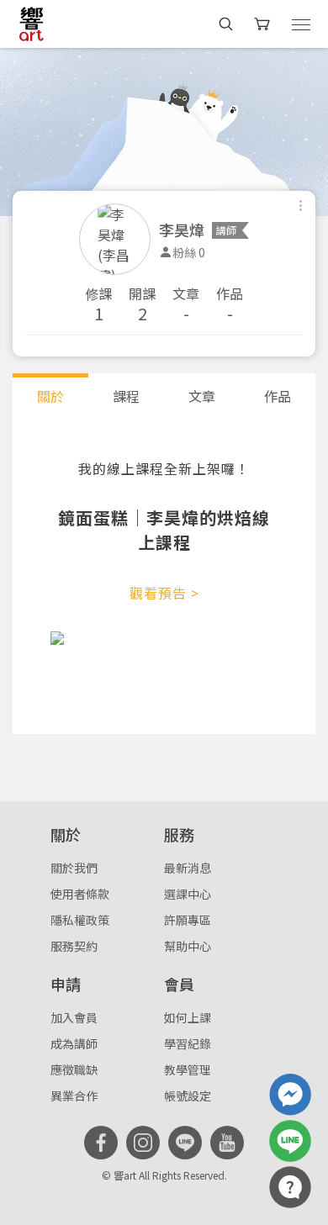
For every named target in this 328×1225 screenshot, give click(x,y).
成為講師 (74, 1043)
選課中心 (187, 893)
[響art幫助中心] (290, 1187)
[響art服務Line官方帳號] (290, 1141)
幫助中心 (187, 945)
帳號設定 (187, 1095)
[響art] (31, 23)
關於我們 (74, 867)
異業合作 (74, 1095)
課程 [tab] (126, 396)
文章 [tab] (201, 396)
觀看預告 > (164, 593)
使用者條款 (79, 893)
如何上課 (187, 1017)
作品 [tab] (277, 396)
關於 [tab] (50, 396)
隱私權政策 (79, 919)
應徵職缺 (74, 1069)
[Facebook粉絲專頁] (101, 1142)
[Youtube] (227, 1142)
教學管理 (187, 1069)
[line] (185, 1142)
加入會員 (74, 1017)
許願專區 (187, 919)
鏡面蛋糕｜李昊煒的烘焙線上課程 (164, 529)
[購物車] (264, 24)
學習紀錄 (187, 1043)
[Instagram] (143, 1142)
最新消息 (187, 867)
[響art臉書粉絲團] (290, 1095)
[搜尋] (226, 24)
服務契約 (74, 945)
